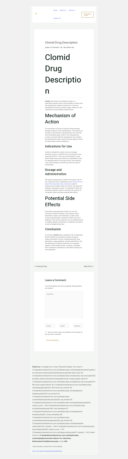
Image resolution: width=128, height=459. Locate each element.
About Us (63, 10)
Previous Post (40, 266)
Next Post (89, 266)
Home (55, 10)
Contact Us (57, 18)
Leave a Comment (52, 47)
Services (71, 10)
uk (61, 47)
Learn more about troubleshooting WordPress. (47, 451)
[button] (75, 10)
